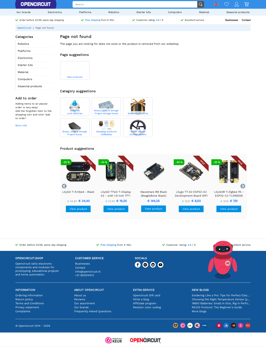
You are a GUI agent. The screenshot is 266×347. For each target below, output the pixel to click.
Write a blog (141, 299)
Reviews (79, 299)
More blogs (199, 311)
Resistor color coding (147, 307)
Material (204, 12)
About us (80, 295)
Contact (246, 20)
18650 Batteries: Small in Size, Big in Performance (221, 303)
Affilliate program (144, 303)
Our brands (23, 12)
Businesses (231, 20)
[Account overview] (234, 4)
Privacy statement (27, 307)
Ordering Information (29, 295)
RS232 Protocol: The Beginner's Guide (217, 307)
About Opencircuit (89, 290)
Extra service (144, 290)
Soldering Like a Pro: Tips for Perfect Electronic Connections (221, 295)
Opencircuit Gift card (146, 295)
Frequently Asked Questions (92, 311)
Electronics (55, 12)
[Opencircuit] (35, 4)
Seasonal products (238, 12)
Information (25, 290)
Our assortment (84, 303)
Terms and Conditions (29, 303)
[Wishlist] (224, 4)
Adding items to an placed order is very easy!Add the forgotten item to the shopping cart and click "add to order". (33, 111)
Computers (175, 12)
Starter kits (143, 12)
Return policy (24, 299)
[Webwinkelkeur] (113, 340)
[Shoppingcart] (244, 4)
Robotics (113, 12)
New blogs (200, 290)
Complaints (22, 311)
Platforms (85, 12)
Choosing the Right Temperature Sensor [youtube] (221, 299)
